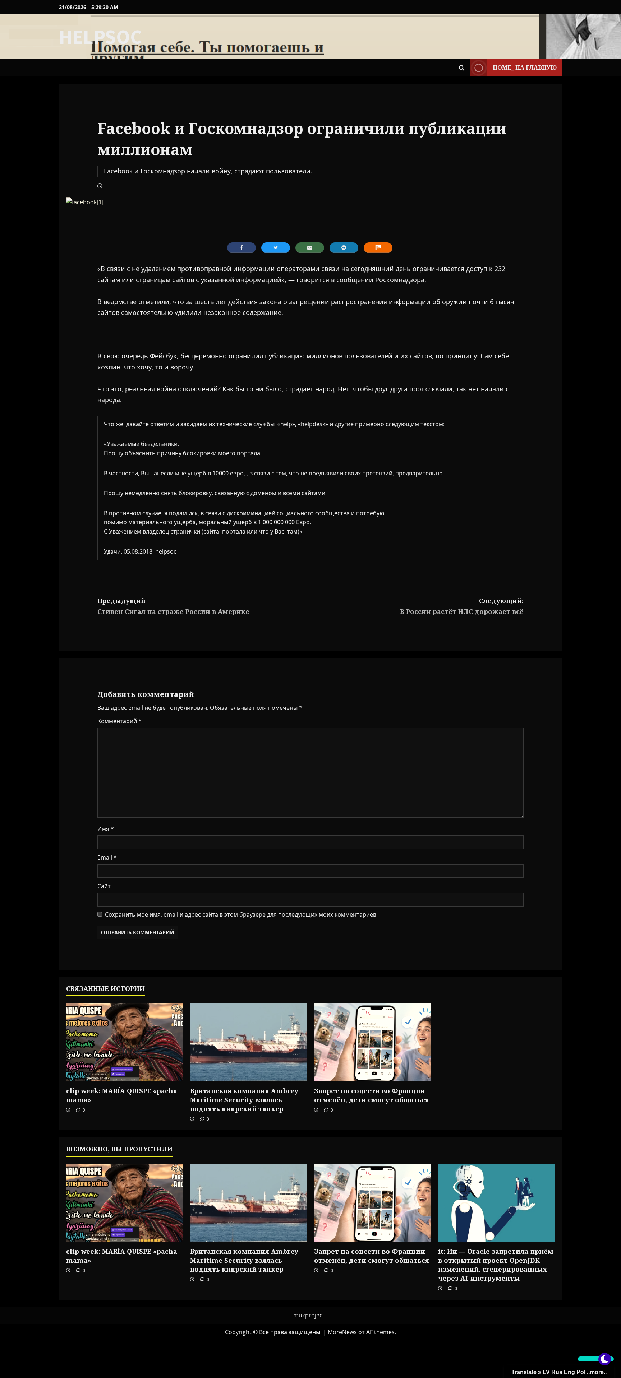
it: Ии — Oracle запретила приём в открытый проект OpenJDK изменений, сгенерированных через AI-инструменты (495, 1265)
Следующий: (462, 606)
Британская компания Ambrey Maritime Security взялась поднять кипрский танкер (244, 1099)
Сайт (104, 886)
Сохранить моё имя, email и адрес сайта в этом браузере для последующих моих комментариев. (241, 914)
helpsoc (100, 36)
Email (107, 857)
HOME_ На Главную (525, 67)
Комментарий (119, 721)
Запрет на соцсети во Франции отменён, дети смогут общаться (371, 1095)
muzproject (309, 1315)
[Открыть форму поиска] (461, 68)
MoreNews (342, 1332)
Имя (105, 829)
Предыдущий (173, 606)
